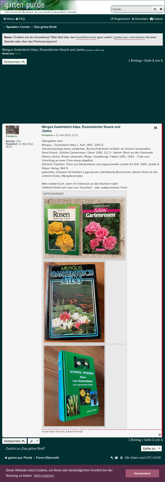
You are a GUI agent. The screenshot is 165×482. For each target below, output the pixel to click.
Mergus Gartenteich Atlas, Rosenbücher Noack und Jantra (43, 49)
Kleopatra (11, 136)
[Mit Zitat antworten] (155, 128)
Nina (18, 53)
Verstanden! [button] (142, 473)
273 (18, 141)
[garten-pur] (40, 7)
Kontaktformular (86, 37)
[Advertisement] (82, 95)
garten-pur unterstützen (129, 37)
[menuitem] (20, 18)
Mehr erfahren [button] (44, 475)
